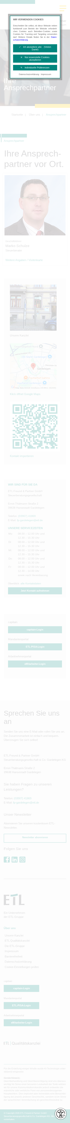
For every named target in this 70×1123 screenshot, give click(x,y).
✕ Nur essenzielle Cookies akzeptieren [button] (35, 58)
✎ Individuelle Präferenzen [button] (35, 67)
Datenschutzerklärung (29, 74)
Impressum (46, 74)
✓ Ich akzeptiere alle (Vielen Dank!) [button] (35, 48)
